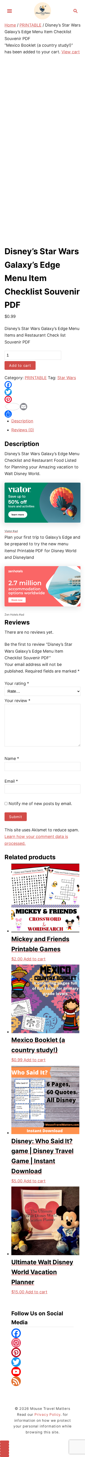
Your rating (17, 683)
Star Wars (66, 377)
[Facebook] (42, 384)
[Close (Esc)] (4, 1450)
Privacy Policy (47, 1414)
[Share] (42, 414)
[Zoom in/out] (4, 1442)
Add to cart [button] (35, 959)
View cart (70, 51)
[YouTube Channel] (42, 1371)
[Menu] (9, 11)
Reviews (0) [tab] (22, 429)
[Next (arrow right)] (4, 1455)
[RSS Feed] (42, 1381)
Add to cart (20, 365)
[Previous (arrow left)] (4, 1453)
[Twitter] (42, 392)
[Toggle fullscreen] (4, 1444)
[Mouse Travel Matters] (42, 10)
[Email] (42, 406)
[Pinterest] (42, 399)
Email (11, 781)
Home (10, 25)
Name (12, 758)
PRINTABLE (30, 25)
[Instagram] (42, 1343)
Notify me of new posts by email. (39, 803)
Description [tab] (22, 421)
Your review (17, 700)
